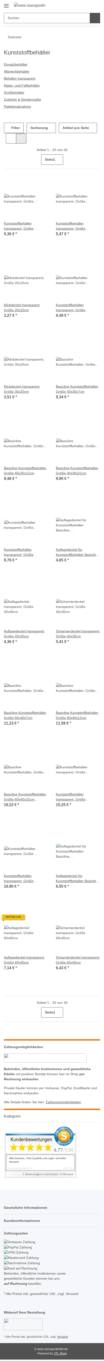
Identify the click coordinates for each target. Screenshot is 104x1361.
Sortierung (39, 128)
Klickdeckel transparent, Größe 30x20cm (22, 389)
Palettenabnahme (17, 106)
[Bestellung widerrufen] (23, 1324)
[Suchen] (95, 18)
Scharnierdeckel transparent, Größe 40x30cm (78, 633)
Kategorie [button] (12, 1116)
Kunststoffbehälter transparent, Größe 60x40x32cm (18, 879)
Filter (15, 128)
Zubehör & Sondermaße (22, 99)
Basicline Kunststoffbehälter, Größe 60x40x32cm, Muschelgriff (25, 797)
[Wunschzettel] (88, 5)
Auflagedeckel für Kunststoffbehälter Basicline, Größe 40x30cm (77, 552)
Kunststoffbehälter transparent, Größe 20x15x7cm (18, 226)
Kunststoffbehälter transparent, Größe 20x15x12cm (70, 226)
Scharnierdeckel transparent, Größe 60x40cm (78, 959)
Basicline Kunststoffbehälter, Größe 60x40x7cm (25, 715)
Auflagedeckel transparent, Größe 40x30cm (24, 633)
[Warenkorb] (96, 5)
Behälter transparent (19, 78)
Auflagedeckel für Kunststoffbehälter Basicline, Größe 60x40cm (77, 879)
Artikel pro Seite (76, 128)
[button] (81, 5)
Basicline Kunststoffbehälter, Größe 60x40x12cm (77, 715)
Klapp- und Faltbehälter (22, 85)
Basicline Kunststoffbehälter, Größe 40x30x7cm (77, 389)
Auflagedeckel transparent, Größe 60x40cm (24, 959)
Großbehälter (14, 92)
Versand (62, 1336)
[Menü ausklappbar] (6, 4)
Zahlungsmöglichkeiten (63, 1102)
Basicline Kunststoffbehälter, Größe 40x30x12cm (25, 470)
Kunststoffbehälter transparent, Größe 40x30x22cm (18, 552)
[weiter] (96, 160)
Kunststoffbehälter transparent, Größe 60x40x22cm (70, 797)
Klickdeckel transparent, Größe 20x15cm (22, 307)
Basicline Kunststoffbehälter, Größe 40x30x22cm (77, 470)
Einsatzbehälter (16, 64)
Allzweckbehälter (17, 71)
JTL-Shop (60, 1353)
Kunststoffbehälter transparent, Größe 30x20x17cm (70, 308)
